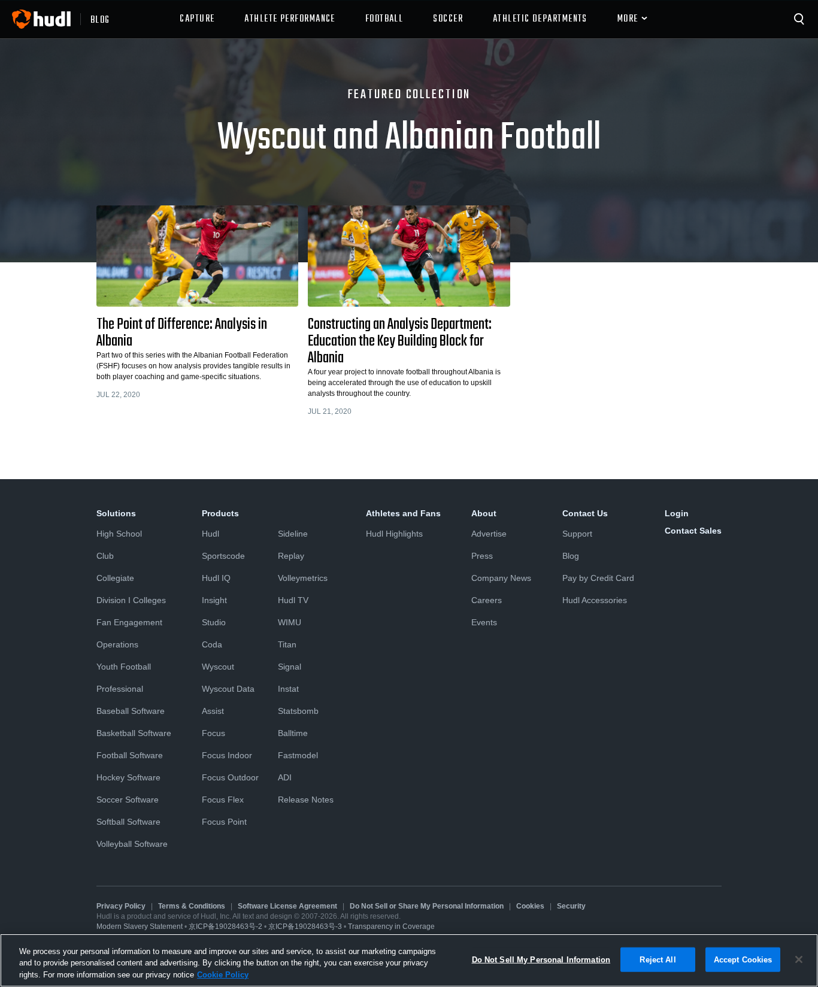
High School (119, 533)
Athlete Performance (289, 19)
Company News (501, 578)
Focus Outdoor (230, 777)
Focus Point (224, 821)
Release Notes (306, 799)
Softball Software (128, 821)
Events (484, 622)
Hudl (210, 533)
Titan (287, 644)
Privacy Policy (121, 906)
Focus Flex (223, 799)
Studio (214, 622)
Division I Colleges (131, 600)
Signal (289, 666)
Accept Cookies (743, 959)
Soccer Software (127, 799)
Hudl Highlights (394, 533)
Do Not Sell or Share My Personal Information (427, 906)
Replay (291, 556)
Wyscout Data (228, 689)
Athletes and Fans (403, 513)
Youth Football (123, 666)
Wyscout (218, 666)
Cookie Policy (223, 974)
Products (220, 513)
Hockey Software (128, 777)
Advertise (489, 533)
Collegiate (115, 578)
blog (100, 19)
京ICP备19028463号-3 (306, 926)
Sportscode (223, 556)
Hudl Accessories (594, 600)
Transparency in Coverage (391, 926)
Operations (117, 644)
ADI (285, 777)
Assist (213, 711)
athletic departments (540, 19)
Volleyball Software (132, 844)
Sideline (293, 533)
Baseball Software (130, 711)
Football (384, 19)
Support (577, 533)
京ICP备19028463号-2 (226, 926)
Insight (214, 600)
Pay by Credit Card (598, 578)
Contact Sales (693, 530)
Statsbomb (298, 711)
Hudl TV (293, 600)
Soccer (448, 19)
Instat (288, 689)
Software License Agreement (287, 906)
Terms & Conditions (191, 906)
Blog (570, 556)
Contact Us (585, 513)
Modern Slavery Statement (139, 926)
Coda (212, 644)
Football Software (129, 755)
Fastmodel (298, 755)
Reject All (657, 959)
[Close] (799, 959)
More (627, 19)
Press (482, 556)
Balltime (293, 733)
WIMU (289, 622)
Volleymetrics (303, 578)
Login (677, 513)
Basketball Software (133, 733)
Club (105, 556)
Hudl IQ (216, 578)
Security (571, 906)
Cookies (530, 906)
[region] (409, 960)
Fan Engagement (129, 622)
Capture (197, 19)
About (483, 513)
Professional (119, 689)
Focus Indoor (227, 755)
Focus (213, 733)
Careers (486, 600)
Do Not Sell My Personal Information (541, 959)
